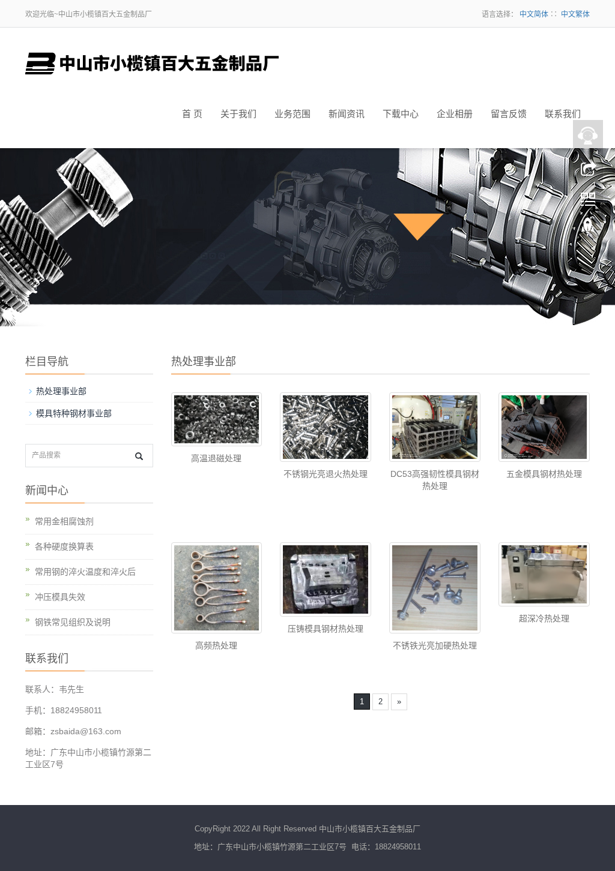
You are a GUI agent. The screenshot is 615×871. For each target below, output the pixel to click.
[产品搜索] (139, 456)
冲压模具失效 (60, 597)
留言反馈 (509, 114)
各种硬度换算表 (64, 546)
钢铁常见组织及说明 (73, 622)
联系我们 (563, 114)
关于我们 (238, 114)
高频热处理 (216, 645)
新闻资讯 (347, 114)
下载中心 (401, 114)
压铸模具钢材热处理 (325, 628)
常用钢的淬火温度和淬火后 (85, 571)
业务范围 (292, 114)
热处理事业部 (61, 391)
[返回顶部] (588, 230)
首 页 (192, 114)
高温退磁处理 (216, 458)
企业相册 (455, 114)
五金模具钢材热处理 (544, 474)
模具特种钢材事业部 (74, 413)
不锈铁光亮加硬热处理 (435, 645)
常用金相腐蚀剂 (64, 521)
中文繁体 (575, 14)
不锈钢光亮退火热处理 (325, 474)
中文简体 (534, 14)
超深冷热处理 (544, 618)
